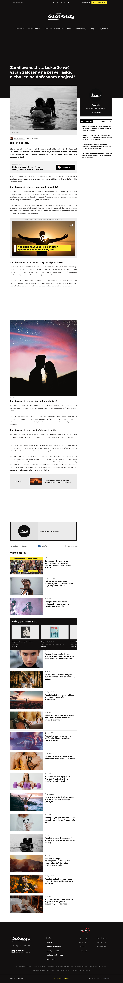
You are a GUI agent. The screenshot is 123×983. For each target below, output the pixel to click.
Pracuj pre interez (18, 2)
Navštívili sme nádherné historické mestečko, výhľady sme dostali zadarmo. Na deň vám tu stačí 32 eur (96, 146)
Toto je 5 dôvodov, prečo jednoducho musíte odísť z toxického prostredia (57, 604)
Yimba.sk (82, 947)
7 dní (109, 121)
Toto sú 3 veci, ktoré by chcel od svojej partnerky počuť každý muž (58, 481)
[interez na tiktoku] (57, 2)
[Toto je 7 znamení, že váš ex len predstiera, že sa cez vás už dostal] (26, 761)
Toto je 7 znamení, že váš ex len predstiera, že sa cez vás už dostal (60, 757)
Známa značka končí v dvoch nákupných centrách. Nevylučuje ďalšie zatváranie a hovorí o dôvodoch (96, 128)
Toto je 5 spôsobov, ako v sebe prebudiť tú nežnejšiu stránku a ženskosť (59, 881)
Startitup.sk (102, 938)
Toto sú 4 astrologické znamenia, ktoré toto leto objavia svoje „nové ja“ (60, 799)
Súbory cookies (52, 951)
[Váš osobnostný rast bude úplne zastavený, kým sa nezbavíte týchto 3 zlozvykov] (26, 720)
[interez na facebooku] (53, 2)
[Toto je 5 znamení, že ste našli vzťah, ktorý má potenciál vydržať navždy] (26, 843)
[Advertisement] (43, 505)
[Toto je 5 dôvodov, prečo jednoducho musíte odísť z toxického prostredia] (26, 606)
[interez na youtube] (29, 945)
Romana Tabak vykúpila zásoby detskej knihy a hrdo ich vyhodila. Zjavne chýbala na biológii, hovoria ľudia (97, 137)
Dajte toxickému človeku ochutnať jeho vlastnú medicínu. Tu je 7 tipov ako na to (59, 583)
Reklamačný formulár (63, 970)
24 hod (102, 121)
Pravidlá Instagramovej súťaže (43, 970)
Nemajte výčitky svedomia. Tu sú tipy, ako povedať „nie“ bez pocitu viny (60, 820)
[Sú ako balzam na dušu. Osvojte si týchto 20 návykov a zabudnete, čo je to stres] (26, 904)
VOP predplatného (81, 966)
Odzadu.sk (101, 942)
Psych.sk (95, 105)
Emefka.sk (101, 947)
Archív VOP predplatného (98, 966)
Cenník (49, 942)
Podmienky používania (23, 966)
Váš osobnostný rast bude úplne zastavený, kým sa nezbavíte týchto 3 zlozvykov (59, 717)
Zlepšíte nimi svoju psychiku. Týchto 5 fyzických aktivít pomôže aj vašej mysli (58, 779)
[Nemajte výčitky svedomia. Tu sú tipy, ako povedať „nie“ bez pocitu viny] (26, 822)
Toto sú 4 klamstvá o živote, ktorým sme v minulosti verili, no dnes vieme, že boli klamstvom (59, 656)
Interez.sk (83, 938)
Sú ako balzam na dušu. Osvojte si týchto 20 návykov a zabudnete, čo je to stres (59, 901)
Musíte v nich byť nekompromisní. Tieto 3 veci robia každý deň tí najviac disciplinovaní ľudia (57, 862)
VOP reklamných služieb (64, 966)
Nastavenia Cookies (54, 955)
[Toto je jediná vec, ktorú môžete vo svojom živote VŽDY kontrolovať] (26, 700)
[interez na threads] (17, 945)
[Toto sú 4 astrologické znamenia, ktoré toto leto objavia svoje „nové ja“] (26, 802)
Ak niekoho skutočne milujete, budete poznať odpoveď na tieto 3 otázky (60, 677)
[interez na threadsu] (64, 2)
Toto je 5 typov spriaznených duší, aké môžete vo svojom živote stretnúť (58, 738)
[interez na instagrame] (25, 945)
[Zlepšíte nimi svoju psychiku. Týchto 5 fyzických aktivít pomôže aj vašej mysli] (26, 781)
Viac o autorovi (96, 112)
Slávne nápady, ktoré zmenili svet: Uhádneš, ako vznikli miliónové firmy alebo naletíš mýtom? (58, 564)
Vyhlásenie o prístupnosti (81, 970)
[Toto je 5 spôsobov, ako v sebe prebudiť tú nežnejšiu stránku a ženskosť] (26, 884)
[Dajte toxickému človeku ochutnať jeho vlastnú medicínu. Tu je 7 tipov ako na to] (26, 586)
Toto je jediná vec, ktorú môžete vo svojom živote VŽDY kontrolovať (59, 697)
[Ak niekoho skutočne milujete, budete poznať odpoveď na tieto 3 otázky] (26, 679)
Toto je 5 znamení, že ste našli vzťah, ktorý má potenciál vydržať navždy (60, 840)
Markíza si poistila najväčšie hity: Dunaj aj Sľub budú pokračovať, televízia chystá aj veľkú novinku (97, 156)
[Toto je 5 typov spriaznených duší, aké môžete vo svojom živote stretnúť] (26, 741)
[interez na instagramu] (60, 2)
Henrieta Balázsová (19, 138)
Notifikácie (50, 959)
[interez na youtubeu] (68, 2)
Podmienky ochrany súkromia (44, 966)
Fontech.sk (83, 951)
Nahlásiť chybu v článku (18, 546)
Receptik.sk (84, 942)
